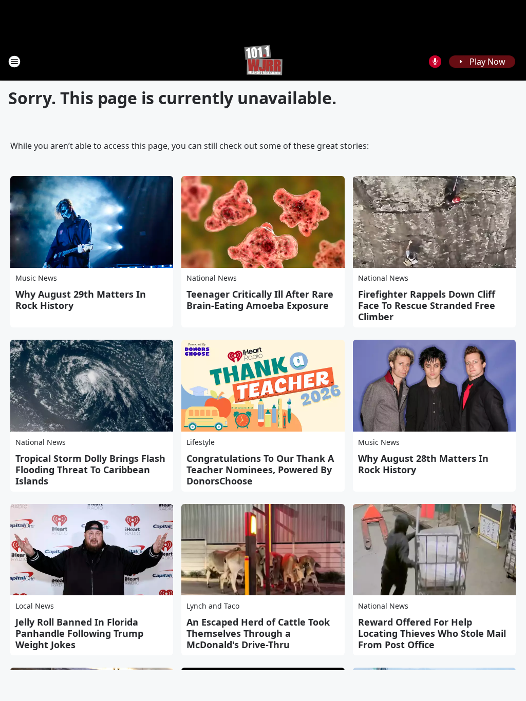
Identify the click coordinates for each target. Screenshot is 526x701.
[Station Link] (263, 61)
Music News (36, 278)
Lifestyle (200, 442)
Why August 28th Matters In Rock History (423, 464)
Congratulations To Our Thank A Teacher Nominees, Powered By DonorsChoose (260, 469)
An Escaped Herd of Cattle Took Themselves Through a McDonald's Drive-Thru (258, 633)
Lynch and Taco (212, 606)
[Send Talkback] (435, 61)
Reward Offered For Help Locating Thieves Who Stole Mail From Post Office (432, 633)
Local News (34, 606)
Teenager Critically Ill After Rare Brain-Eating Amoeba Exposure (259, 299)
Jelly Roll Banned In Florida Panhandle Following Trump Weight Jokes (79, 633)
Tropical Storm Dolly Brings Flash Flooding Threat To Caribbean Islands (90, 469)
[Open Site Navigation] (14, 61)
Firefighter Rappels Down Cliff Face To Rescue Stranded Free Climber (426, 305)
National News (211, 278)
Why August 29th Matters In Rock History (80, 299)
